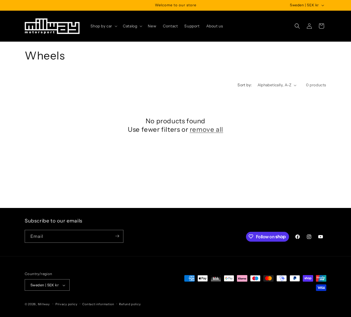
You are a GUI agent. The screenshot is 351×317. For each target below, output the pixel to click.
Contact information (98, 304)
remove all (206, 129)
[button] (103, 26)
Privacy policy (66, 304)
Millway (44, 304)
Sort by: (244, 84)
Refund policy (130, 304)
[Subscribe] (117, 236)
